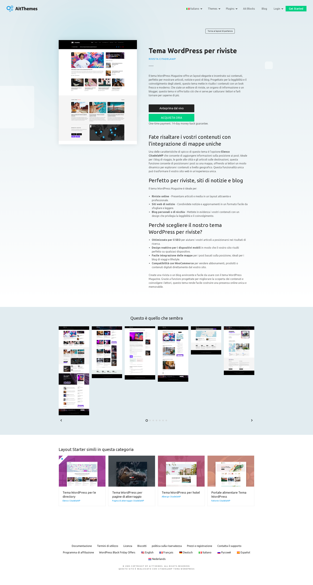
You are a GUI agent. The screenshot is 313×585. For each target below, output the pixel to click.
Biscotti (142, 545)
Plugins (230, 8)
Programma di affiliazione (78, 552)
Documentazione (82, 545)
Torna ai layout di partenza (220, 31)
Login (277, 8)
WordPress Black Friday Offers (117, 552)
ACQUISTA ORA (171, 117)
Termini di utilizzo (107, 545)
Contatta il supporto (229, 545)
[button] (61, 420)
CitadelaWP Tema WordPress (176, 569)
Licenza (127, 545)
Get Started (296, 8)
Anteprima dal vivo (171, 108)
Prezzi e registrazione (199, 545)
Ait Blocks (249, 8)
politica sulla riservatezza (167, 545)
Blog (264, 8)
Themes (212, 8)
